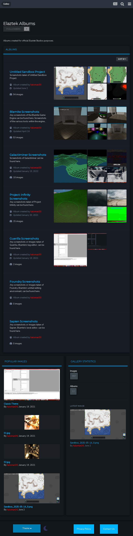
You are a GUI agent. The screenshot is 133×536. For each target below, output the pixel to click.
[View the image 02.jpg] (32, 451)
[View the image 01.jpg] (32, 422)
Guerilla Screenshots (24, 238)
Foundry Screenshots (25, 281)
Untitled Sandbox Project (27, 71)
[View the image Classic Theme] (32, 384)
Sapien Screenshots (24, 321)
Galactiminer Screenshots (28, 154)
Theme (26, 528)
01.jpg (7, 433)
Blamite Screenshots (24, 111)
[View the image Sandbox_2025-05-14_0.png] (32, 488)
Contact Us (109, 528)
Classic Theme (11, 403)
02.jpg (7, 462)
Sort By (121, 59)
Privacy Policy (84, 528)
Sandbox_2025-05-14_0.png (18, 506)
